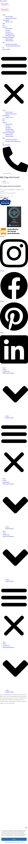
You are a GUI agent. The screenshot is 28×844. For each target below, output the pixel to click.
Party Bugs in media (10, 35)
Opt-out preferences (9, 842)
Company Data (6, 371)
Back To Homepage (4, 197)
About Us (5, 27)
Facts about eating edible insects (12, 45)
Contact (4, 369)
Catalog (7, 416)
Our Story (7, 30)
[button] (26, 827)
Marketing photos (9, 40)
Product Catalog (9, 39)
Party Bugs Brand (9, 33)
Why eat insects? (9, 16)
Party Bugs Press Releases (11, 44)
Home (4, 14)
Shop (4, 23)
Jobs (4, 25)
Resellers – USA (8, 21)
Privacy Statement (16, 842)
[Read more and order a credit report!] (14, 217)
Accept (14, 839)
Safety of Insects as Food (11, 18)
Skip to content (3, 1)
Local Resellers (6, 20)
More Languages (6, 49)
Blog (4, 42)
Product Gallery (8, 28)
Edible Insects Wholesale (8, 37)
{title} (22, 842)
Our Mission (8, 32)
